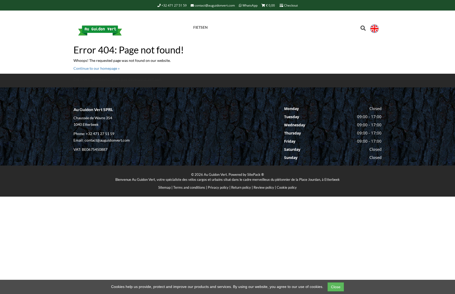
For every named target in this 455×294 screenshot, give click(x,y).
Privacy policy (218, 187)
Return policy (241, 187)
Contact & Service (166, 26)
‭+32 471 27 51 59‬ (174, 5)
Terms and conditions (189, 187)
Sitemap (164, 187)
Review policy (264, 187)
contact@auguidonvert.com (214, 5)
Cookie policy (287, 187)
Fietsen (200, 27)
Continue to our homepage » (96, 68)
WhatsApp (250, 5)
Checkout (290, 5)
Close (335, 287)
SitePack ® (255, 174)
